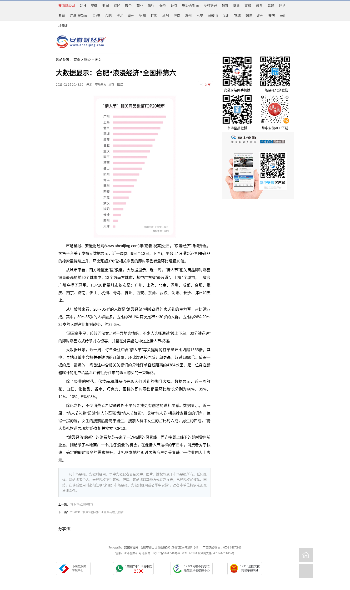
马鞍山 (213, 15)
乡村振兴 (210, 5)
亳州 (131, 15)
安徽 (94, 5)
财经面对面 (190, 5)
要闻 (105, 5)
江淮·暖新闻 (79, 15)
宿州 (142, 15)
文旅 (248, 5)
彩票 (259, 5)
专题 (61, 15)
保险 (162, 5)
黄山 (283, 15)
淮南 (177, 15)
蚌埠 (154, 15)
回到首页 (306, 555)
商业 (139, 5)
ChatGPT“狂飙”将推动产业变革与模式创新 (97, 512)
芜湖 (226, 15)
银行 (151, 5)
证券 (174, 5)
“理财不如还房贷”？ (82, 504)
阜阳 (165, 15)
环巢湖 (63, 25)
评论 (282, 5)
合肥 (108, 15)
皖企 (128, 5)
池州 (260, 15)
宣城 (237, 15)
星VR (96, 15)
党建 (270, 5)
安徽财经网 (66, 5)
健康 (236, 5)
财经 (117, 5)
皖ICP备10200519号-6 (166, 553)
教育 (225, 5)
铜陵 (248, 15)
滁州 (188, 15)
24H (83, 5)
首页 (77, 60)
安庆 (271, 15)
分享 (208, 84)
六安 (199, 15)
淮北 (119, 15)
